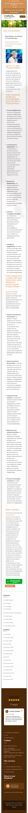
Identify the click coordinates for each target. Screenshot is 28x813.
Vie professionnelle (9, 626)
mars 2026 (7, 634)
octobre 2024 (8, 654)
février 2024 (7, 660)
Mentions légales (10, 737)
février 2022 (7, 676)
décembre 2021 (8, 679)
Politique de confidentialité (12, 732)
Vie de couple (8, 616)
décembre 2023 (8, 663)
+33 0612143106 (11, 748)
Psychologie (8, 46)
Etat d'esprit (17, 44)
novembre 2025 (8, 637)
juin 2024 (6, 657)
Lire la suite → (10, 586)
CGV (7, 735)
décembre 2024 (8, 647)
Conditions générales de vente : (13, 766)
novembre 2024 (8, 650)
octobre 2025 (8, 641)
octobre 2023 (8, 670)
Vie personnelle (8, 622)
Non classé (7, 603)
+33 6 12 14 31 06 (15, 1)
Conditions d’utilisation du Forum (14, 769)
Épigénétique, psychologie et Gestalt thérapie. (13, 37)
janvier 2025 (7, 644)
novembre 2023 (8, 666)
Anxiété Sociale (8, 600)
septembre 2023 (9, 673)
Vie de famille (8, 619)
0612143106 (14, 787)
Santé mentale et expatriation (12, 613)
